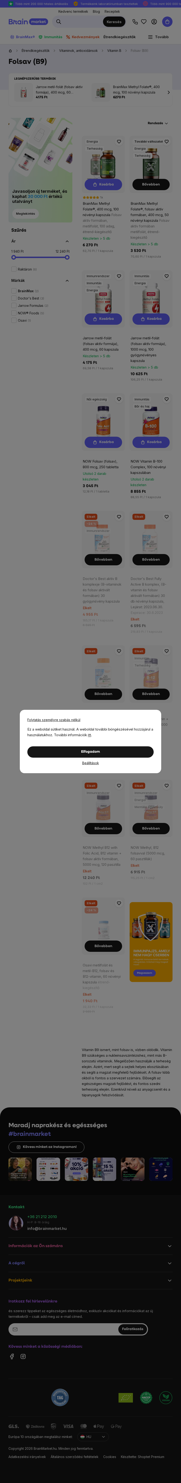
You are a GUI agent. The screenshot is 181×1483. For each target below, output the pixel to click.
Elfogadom (90, 752)
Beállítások (90, 763)
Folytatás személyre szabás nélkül (53, 720)
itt (89, 735)
